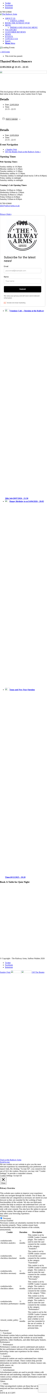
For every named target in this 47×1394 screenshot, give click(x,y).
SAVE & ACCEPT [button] (7, 1393)
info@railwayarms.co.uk (10, 206)
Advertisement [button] (6, 1367)
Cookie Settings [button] (6, 1176)
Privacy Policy (6, 214)
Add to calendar (11, 119)
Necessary (7, 1218)
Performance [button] (5, 1342)
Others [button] (2, 1381)
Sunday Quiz (11, 149)
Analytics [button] (4, 1354)
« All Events (5, 52)
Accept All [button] (17, 1176)
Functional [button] (4, 1330)
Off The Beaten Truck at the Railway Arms (23, 152)
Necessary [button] (4, 1216)
